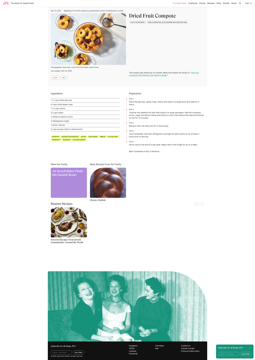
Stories (202, 3)
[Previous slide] (196, 203)
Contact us (185, 346)
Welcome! (78, 352)
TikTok (132, 348)
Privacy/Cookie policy (190, 351)
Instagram (133, 346)
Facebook (133, 354)
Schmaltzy (159, 346)
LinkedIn (132, 351)
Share (55, 78)
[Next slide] (201, 203)
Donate (226, 3)
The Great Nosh (179, 3)
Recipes (211, 3)
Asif (156, 348)
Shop (218, 3)
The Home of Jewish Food (22, 3)
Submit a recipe (187, 348)
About (234, 3)
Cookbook (192, 3)
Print (64, 78)
